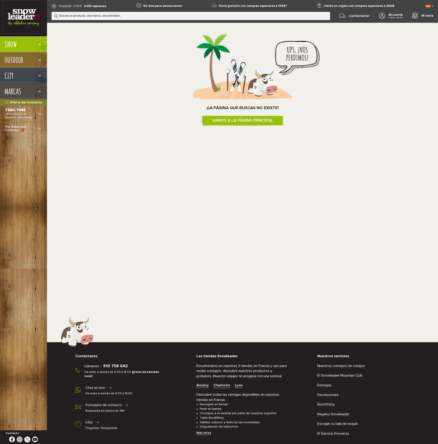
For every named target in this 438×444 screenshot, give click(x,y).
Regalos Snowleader (333, 414)
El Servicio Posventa (333, 433)
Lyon (239, 385)
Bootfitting (325, 404)
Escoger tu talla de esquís (337, 424)
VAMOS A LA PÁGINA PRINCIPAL (242, 120)
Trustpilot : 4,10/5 (70, 6)
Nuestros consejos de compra (341, 366)
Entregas (324, 385)
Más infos (203, 432)
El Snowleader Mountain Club (339, 375)
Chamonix (221, 385)
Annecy (202, 385)
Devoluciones (328, 395)
